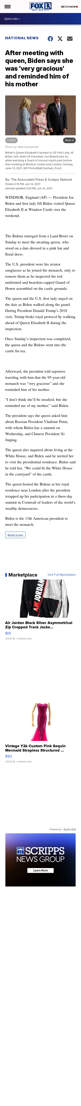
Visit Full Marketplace (62, 574)
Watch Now (68, 6)
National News (22, 38)
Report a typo (15, 535)
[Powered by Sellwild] (69, 829)
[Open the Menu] (7, 6)
